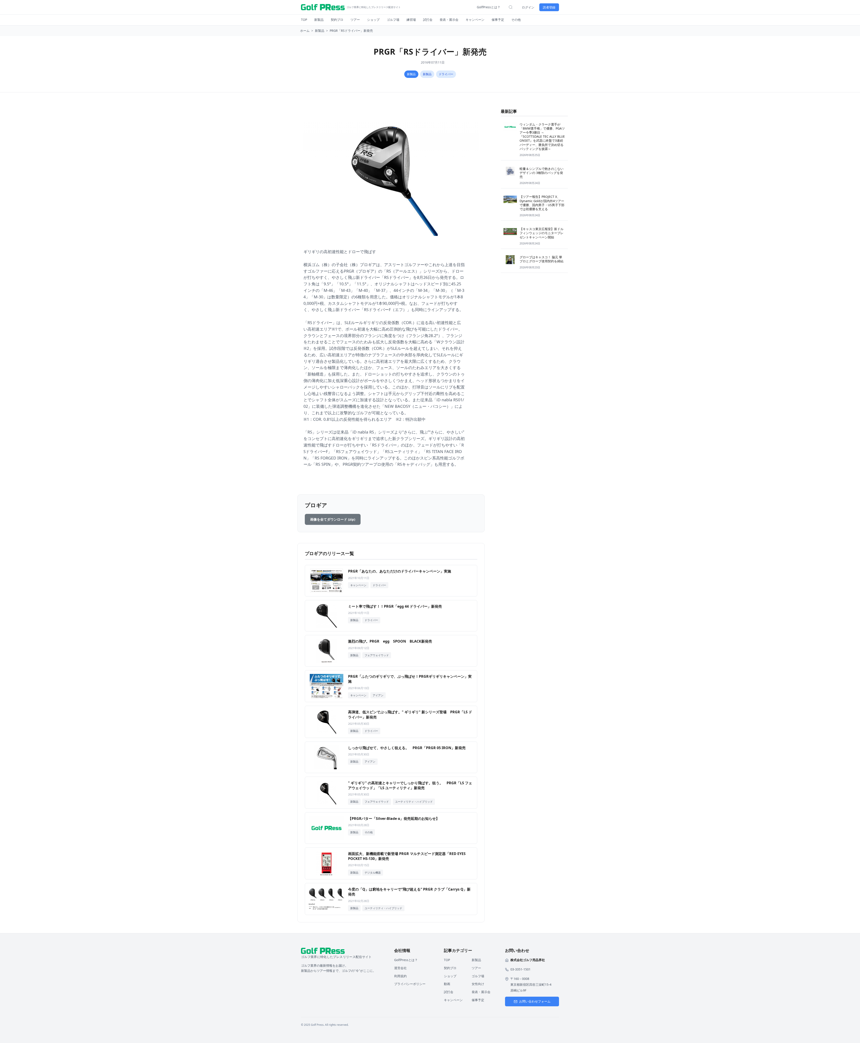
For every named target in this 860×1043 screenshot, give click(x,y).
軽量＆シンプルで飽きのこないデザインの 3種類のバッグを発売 (541, 173)
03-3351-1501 (520, 969)
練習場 (411, 19)
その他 (516, 19)
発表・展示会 (449, 19)
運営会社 (400, 968)
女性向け (478, 984)
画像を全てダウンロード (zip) (332, 519)
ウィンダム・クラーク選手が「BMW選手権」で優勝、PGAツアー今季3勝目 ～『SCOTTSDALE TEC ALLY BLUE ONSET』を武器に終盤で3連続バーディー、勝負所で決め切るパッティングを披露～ (542, 136)
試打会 (427, 19)
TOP (304, 19)
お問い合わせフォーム (534, 1001)
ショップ (373, 19)
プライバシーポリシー (410, 984)
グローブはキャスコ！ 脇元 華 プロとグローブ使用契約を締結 (541, 259)
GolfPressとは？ (488, 7)
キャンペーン (475, 19)
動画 (447, 984)
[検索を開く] (511, 7)
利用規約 (400, 976)
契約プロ (337, 19)
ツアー (355, 19)
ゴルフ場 (393, 19)
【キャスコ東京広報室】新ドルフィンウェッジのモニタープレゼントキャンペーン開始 (541, 233)
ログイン (528, 7)
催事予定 (498, 19)
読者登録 (549, 7)
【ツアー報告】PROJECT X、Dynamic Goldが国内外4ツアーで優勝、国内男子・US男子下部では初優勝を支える (542, 202)
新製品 (319, 19)
